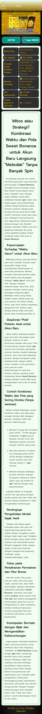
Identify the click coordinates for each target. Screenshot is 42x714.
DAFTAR (11, 40)
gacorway (19, 708)
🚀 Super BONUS (30, 40)
